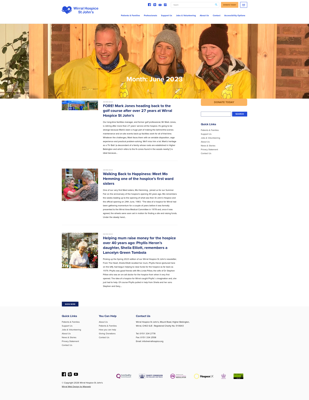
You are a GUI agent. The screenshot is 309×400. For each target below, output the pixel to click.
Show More (70, 304)
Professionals (150, 15)
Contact (216, 15)
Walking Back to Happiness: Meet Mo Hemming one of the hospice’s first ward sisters (138, 179)
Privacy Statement (209, 149)
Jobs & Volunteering (186, 15)
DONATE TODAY (224, 102)
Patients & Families (130, 15)
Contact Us (206, 153)
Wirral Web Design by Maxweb (76, 386)
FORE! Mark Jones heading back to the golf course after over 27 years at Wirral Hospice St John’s (137, 111)
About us (204, 15)
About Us (205, 141)
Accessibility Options (234, 15)
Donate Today (229, 5)
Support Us (166, 15)
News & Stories (208, 145)
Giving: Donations (107, 333)
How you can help (107, 329)
